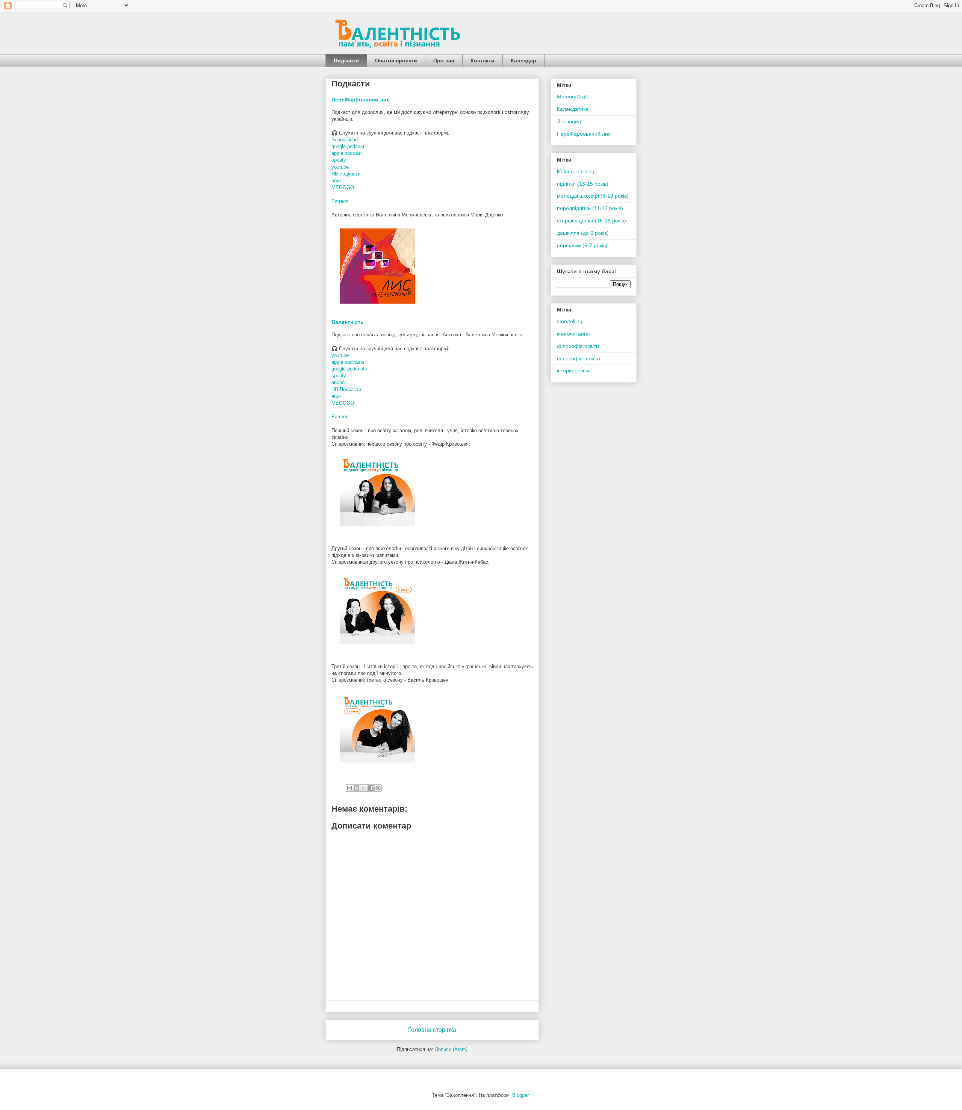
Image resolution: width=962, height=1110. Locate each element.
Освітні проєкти (396, 60)
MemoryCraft (572, 97)
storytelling (569, 321)
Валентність (347, 322)
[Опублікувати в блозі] (356, 788)
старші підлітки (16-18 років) (591, 221)
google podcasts (349, 369)
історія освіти (573, 370)
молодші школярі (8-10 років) (593, 196)
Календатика (572, 109)
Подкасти (346, 60)
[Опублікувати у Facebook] (371, 788)
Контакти (482, 60)
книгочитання (573, 334)
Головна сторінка (432, 1030)
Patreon (339, 201)
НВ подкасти (345, 174)
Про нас (443, 60)
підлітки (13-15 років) (582, 184)
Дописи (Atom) (451, 1049)
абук (336, 180)
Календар (523, 60)
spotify (338, 160)
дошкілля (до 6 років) (583, 233)
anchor (338, 382)
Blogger (520, 1095)
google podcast (348, 146)
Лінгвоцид (569, 121)
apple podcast (346, 153)
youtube (340, 167)
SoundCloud (344, 139)
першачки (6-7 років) (582, 245)
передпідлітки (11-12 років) (590, 208)
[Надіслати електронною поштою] (349, 788)
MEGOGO (342, 187)
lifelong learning (575, 171)
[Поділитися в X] (364, 788)
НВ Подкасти (346, 389)
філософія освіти (578, 346)
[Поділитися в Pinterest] (378, 788)
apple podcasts (348, 362)
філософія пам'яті (579, 358)
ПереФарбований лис (360, 100)
